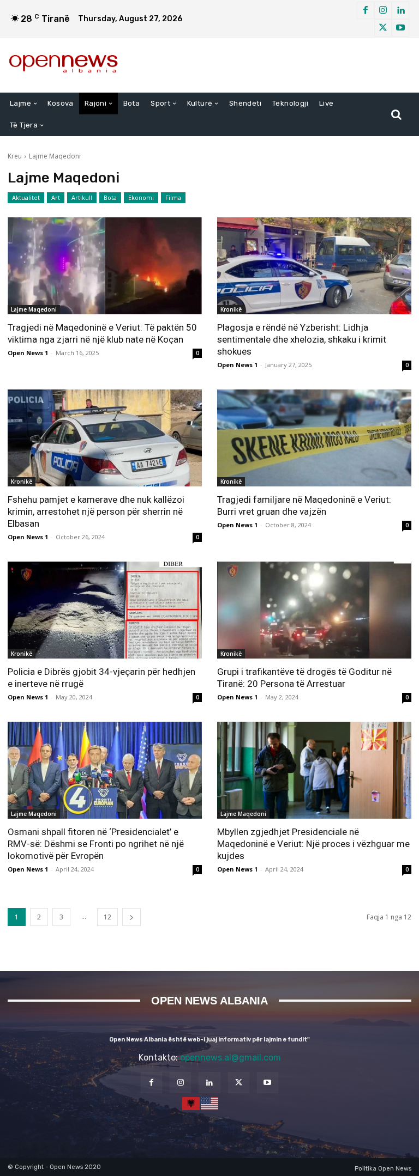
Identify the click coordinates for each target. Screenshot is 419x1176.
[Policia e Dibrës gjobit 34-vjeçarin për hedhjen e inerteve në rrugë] (105, 610)
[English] (210, 1103)
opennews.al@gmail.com (230, 1057)
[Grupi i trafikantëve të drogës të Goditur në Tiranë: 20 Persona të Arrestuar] (314, 610)
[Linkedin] (400, 10)
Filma (173, 197)
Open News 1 (28, 353)
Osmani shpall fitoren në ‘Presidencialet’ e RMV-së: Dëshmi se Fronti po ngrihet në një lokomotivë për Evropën (96, 843)
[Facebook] (365, 10)
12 (107, 917)
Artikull (81, 197)
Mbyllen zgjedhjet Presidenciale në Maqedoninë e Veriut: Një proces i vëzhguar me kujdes (313, 843)
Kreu (15, 156)
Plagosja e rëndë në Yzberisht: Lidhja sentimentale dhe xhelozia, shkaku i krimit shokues (301, 339)
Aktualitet (26, 197)
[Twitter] (383, 27)
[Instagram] (383, 10)
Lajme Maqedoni (34, 309)
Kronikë (231, 309)
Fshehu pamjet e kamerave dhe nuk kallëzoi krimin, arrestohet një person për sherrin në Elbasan (96, 511)
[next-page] (131, 917)
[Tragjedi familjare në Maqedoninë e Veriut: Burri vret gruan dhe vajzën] (314, 437)
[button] (396, 114)
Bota (110, 197)
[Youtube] (400, 27)
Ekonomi (141, 197)
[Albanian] (191, 1103)
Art (55, 197)
